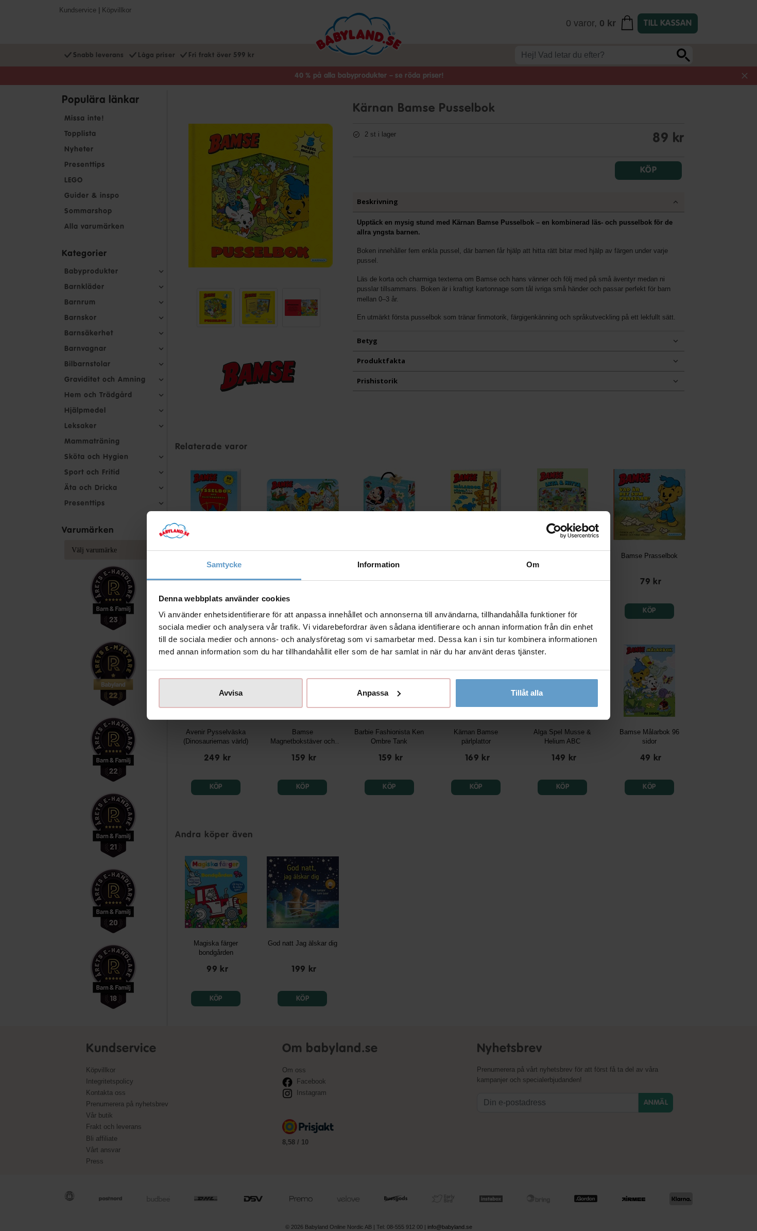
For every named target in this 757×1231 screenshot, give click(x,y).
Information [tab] (378, 564)
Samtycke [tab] (224, 564)
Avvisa (231, 692)
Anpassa (372, 692)
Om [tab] (532, 564)
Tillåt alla (527, 692)
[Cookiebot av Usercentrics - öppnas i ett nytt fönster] (554, 530)
